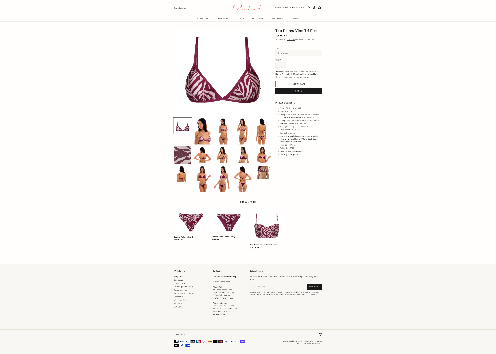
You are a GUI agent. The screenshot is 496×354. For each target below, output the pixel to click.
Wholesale (178, 303)
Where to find (180, 300)
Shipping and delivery (183, 287)
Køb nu (298, 91)
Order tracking (180, 290)
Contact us (179, 297)
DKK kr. (179, 334)
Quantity (279, 60)
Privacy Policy (309, 341)
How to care (179, 283)
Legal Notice (287, 341)
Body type (178, 276)
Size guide (178, 280)
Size (277, 48)
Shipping (291, 39)
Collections (318, 341)
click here (313, 294)
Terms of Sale (298, 341)
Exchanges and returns (184, 293)
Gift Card (178, 307)
